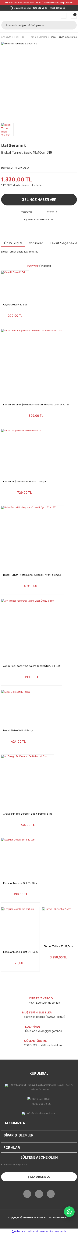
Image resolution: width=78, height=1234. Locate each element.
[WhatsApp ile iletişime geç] (69, 1211)
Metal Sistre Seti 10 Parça (18, 730)
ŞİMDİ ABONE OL (39, 1177)
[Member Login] (63, 16)
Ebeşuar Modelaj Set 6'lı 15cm (20, 952)
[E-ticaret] (38, 1231)
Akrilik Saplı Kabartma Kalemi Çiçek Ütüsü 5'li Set (31, 666)
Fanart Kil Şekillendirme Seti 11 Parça (24, 481)
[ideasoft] (19, 1231)
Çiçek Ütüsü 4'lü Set (15, 304)
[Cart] (74, 16)
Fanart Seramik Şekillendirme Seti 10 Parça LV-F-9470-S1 (36, 404)
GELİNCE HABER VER (39, 199)
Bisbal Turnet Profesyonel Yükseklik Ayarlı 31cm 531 (32, 574)
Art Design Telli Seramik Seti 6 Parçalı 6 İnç (27, 813)
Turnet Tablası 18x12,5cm (58, 946)
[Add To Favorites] (11, 161)
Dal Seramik (13, 145)
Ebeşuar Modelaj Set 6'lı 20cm (20, 883)
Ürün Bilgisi (13, 243)
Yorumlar (36, 243)
